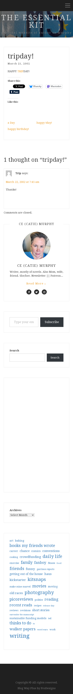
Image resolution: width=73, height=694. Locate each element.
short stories (40, 610)
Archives (16, 510)
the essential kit (36, 21)
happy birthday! (18, 129)
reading (51, 599)
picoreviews (21, 599)
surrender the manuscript (22, 614)
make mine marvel (20, 586)
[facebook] (28, 291)
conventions (51, 551)
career (14, 551)
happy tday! (44, 122)
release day (48, 606)
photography (39, 592)
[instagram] (44, 291)
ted (49, 618)
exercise (14, 563)
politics (39, 599)
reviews (14, 610)
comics (36, 551)
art (11, 540)
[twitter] (36, 291)
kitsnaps (37, 579)
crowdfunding (30, 557)
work (53, 629)
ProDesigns (48, 688)
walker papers (23, 629)
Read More (36, 283)
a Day (11, 122)
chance (25, 551)
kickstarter (18, 580)
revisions (25, 610)
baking (19, 540)
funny (30, 569)
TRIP (20, 71)
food (59, 563)
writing (20, 636)
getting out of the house (26, 574)
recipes (37, 605)
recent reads (21, 605)
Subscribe (52, 322)
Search (14, 350)
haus (47, 574)
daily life (52, 556)
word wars (42, 629)
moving (53, 586)
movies (39, 586)
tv (34, 623)
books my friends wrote (32, 545)
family (27, 562)
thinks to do (20, 623)
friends (17, 568)
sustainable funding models (28, 618)
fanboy (40, 563)
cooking (14, 557)
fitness (51, 563)
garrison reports (45, 569)
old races (16, 593)
